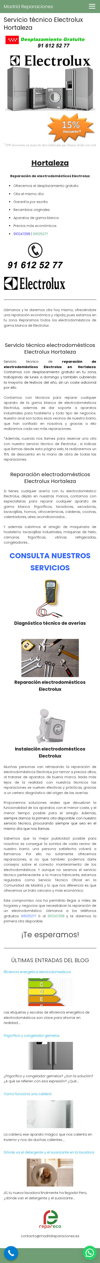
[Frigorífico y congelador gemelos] (50, 1067)
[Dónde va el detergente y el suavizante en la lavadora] (50, 1183)
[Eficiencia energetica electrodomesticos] (50, 1003)
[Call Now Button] (11, 1253)
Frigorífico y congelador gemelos (32, 1035)
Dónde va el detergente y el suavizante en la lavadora (49, 1152)
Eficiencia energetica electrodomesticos (37, 972)
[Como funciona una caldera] (50, 1125)
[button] (90, 1253)
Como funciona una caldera (27, 1094)
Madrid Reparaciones (28, 6)
